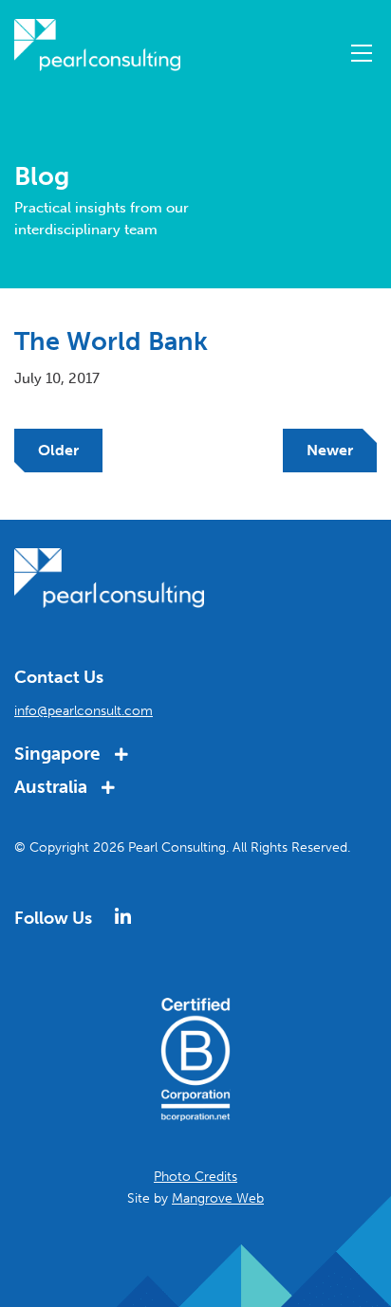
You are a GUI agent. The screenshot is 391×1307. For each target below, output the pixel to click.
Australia (53, 787)
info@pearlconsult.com (83, 711)
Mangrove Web (218, 1198)
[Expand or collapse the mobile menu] (361, 56)
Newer (330, 450)
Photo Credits (195, 1177)
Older (58, 450)
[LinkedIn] (123, 917)
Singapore (59, 753)
